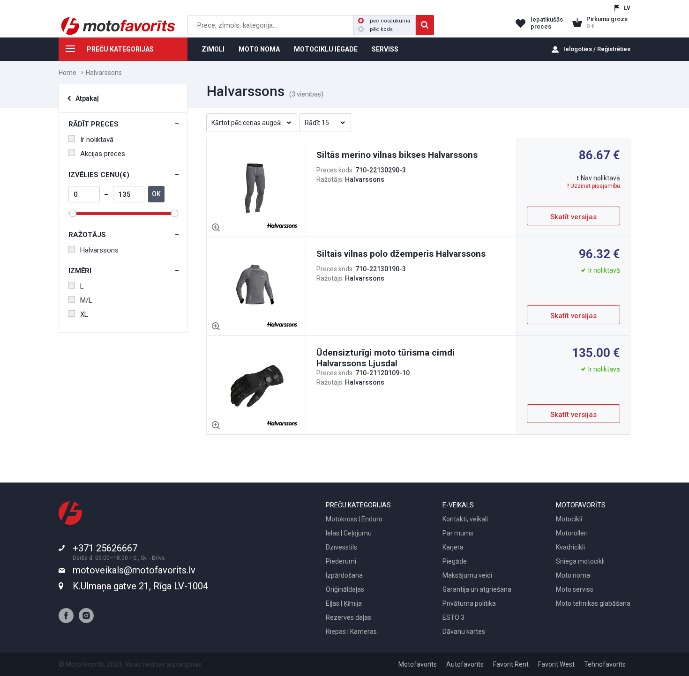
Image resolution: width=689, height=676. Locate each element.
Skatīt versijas (573, 217)
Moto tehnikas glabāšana (593, 603)
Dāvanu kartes (463, 631)
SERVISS (385, 49)
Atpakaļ (87, 98)
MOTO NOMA (259, 49)
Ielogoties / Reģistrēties (596, 48)
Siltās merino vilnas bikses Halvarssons (397, 154)
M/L (86, 300)
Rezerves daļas (348, 617)
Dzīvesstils (341, 547)
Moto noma (573, 575)
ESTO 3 (453, 617)
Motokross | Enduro (354, 519)
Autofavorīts (465, 664)
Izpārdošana (344, 575)
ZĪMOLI (213, 49)
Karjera (453, 547)
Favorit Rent (511, 664)
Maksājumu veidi (467, 575)
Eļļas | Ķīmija (344, 603)
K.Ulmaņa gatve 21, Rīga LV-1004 (140, 586)
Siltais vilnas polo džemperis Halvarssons (401, 253)
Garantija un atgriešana (476, 589)
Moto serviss (574, 589)
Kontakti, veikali (465, 519)
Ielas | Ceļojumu (349, 533)
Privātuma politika (469, 603)
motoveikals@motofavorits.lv (134, 570)
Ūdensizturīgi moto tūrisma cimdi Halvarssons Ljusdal (385, 358)
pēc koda (381, 29)
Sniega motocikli (580, 561)
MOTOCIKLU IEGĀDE (326, 49)
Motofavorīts (417, 664)
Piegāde (454, 561)
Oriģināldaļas (345, 589)
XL (84, 314)
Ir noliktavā (96, 139)
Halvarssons (99, 250)
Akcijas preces (102, 153)
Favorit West (556, 664)
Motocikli (569, 519)
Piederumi (341, 561)
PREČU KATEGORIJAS (120, 49)
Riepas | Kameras (351, 631)
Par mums (457, 533)
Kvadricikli (570, 547)
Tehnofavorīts (605, 664)
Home (67, 72)
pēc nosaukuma (390, 21)
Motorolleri (572, 533)
